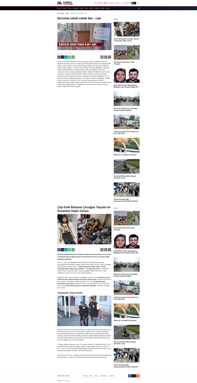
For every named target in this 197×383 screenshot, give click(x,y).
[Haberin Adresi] (65, 3)
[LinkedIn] (65, 57)
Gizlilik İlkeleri (103, 376)
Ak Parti (59, 8)
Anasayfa (61, 13)
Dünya (86, 8)
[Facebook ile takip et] (132, 3)
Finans (102, 8)
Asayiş (65, 8)
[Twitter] (62, 57)
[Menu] (139, 8)
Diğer (81, 8)
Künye (91, 376)
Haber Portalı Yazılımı (65, 380)
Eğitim (91, 8)
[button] (102, 57)
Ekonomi (97, 8)
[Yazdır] (73, 57)
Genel (107, 8)
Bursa (69, 8)
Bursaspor (75, 8)
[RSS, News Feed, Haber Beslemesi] (138, 375)
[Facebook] (58, 57)
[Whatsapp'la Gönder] (69, 57)
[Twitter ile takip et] (135, 3)
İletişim (96, 376)
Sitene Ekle (111, 376)
